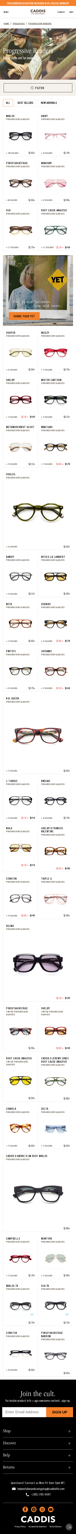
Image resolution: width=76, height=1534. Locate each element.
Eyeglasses (19, 23)
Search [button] (61, 12)
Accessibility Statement (37, 1526)
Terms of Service (55, 1526)
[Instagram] (42, 1509)
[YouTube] (50, 1509)
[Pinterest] (34, 1509)
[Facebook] (25, 1509)
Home (6, 23)
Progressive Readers (39, 23)
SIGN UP (59, 1412)
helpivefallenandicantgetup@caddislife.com (41, 1488)
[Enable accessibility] (69, 1527)
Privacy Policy (20, 1526)
